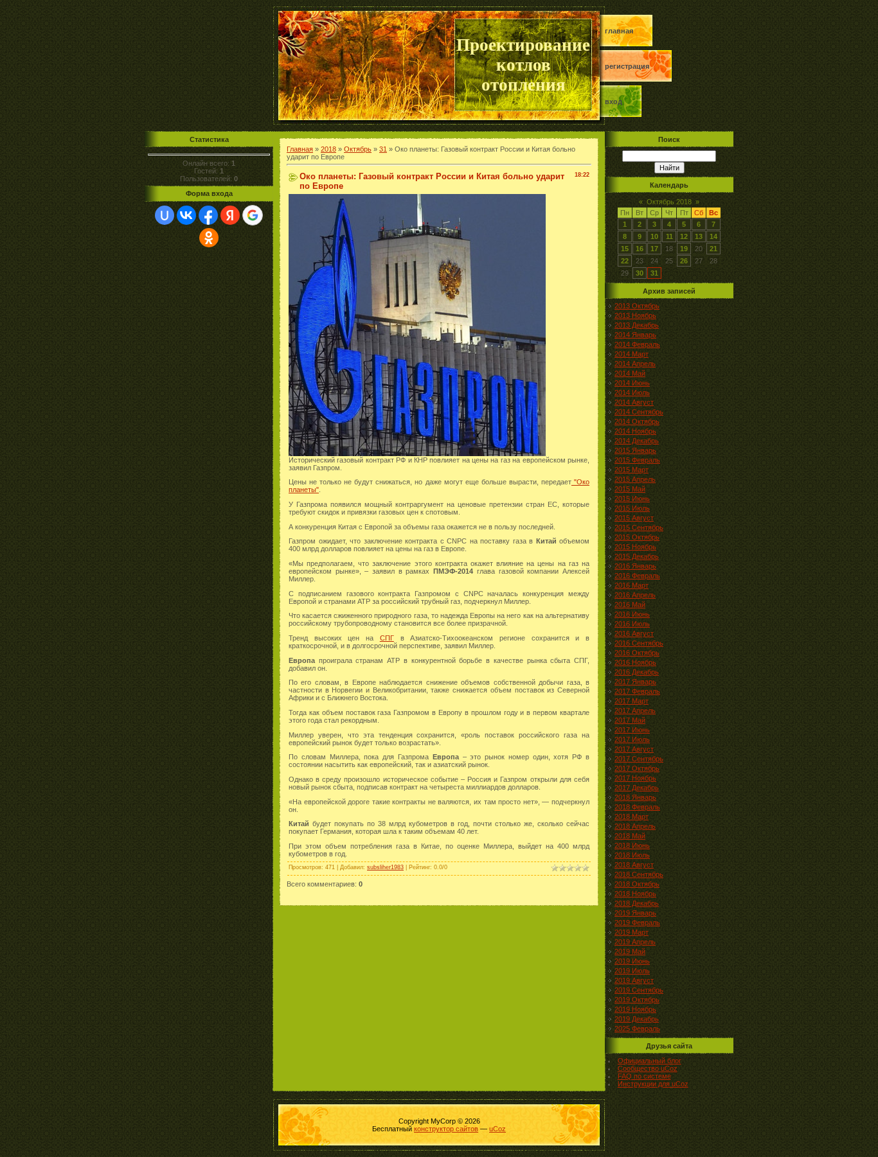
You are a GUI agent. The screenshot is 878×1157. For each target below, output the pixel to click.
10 (654, 236)
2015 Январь (635, 450)
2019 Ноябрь (635, 1009)
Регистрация (627, 66)
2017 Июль (632, 739)
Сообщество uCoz (647, 1068)
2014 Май (629, 373)
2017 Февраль (637, 691)
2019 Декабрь (636, 1019)
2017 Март (631, 701)
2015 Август (634, 518)
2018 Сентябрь (638, 874)
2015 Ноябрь (635, 547)
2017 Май (629, 720)
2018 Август (634, 865)
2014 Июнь (632, 383)
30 (639, 273)
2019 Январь (635, 913)
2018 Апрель (635, 826)
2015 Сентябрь (638, 527)
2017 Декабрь (636, 787)
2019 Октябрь (636, 999)
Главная (619, 31)
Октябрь (358, 149)
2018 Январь (635, 797)
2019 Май (629, 951)
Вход (613, 101)
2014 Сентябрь (638, 412)
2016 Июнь (632, 614)
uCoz (497, 1129)
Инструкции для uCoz (653, 1084)
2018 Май (629, 836)
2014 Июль (632, 392)
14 (713, 236)
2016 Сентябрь (638, 643)
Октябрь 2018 (669, 202)
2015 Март (631, 469)
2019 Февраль (637, 922)
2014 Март (631, 354)
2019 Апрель (635, 942)
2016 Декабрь (636, 672)
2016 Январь (635, 566)
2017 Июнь (632, 730)
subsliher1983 (385, 867)
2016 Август (634, 633)
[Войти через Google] (252, 215)
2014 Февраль (637, 344)
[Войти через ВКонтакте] (186, 215)
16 (639, 248)
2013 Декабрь (636, 325)
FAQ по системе (644, 1076)
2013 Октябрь (636, 306)
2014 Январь (635, 335)
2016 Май (629, 604)
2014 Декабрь (636, 441)
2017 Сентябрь (638, 759)
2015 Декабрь (636, 556)
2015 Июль (632, 508)
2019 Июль (632, 971)
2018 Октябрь (636, 884)
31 (383, 149)
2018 (328, 149)
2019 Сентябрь (638, 990)
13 (699, 236)
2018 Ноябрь (635, 893)
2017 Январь (635, 681)
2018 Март (631, 816)
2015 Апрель (635, 479)
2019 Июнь (632, 961)
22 (625, 261)
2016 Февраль (637, 575)
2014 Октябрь (636, 421)
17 (654, 248)
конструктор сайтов (446, 1129)
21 (713, 248)
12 (684, 236)
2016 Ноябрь (635, 662)
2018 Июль (632, 855)
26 (684, 261)
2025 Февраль (637, 1028)
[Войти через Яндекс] (230, 215)
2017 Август (634, 749)
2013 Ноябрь (635, 315)
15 (625, 248)
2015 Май (629, 489)
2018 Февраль (637, 807)
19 (684, 248)
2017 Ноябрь (635, 778)
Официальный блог (649, 1060)
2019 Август (634, 980)
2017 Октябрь (636, 768)
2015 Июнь (632, 498)
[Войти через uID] (164, 215)
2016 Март (631, 585)
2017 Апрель (635, 710)
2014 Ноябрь (635, 431)
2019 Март (631, 932)
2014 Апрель (635, 363)
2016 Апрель (635, 595)
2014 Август (634, 402)
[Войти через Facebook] (208, 215)
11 (669, 236)
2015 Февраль (637, 460)
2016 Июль (632, 624)
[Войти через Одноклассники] (209, 237)
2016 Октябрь (636, 653)
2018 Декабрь (636, 903)
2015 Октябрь (636, 537)
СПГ (387, 638)
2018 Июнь (632, 845)
